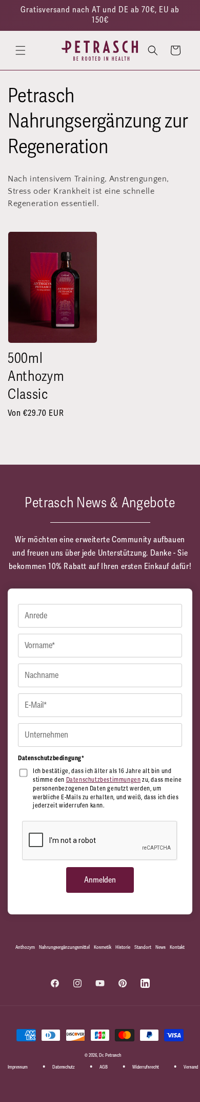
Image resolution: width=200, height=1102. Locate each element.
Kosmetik (102, 947)
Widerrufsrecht (145, 1067)
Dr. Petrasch (110, 1055)
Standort (142, 947)
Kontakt (177, 947)
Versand (191, 1067)
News (160, 947)
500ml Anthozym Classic (36, 376)
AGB (103, 1067)
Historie (122, 947)
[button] (20, 50)
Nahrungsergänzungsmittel (64, 947)
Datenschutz (63, 1067)
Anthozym (25, 947)
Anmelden (100, 880)
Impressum (18, 1067)
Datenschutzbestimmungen (103, 780)
